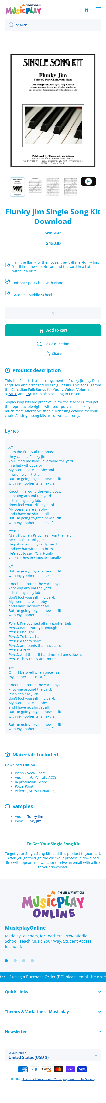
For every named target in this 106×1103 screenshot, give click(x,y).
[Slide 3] (23, 960)
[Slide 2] (15, 960)
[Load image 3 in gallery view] (53, 187)
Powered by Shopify (81, 1079)
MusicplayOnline (25, 927)
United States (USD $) (29, 1057)
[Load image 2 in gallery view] (35, 187)
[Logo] (23, 9)
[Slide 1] (6, 960)
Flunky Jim (34, 816)
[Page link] (53, 904)
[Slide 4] (32, 960)
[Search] (9, 25)
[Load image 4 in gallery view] (70, 187)
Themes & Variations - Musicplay (45, 1079)
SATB (13, 393)
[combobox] (53, 25)
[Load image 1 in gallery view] (17, 187)
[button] (86, 9)
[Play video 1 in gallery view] (88, 181)
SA (28, 393)
